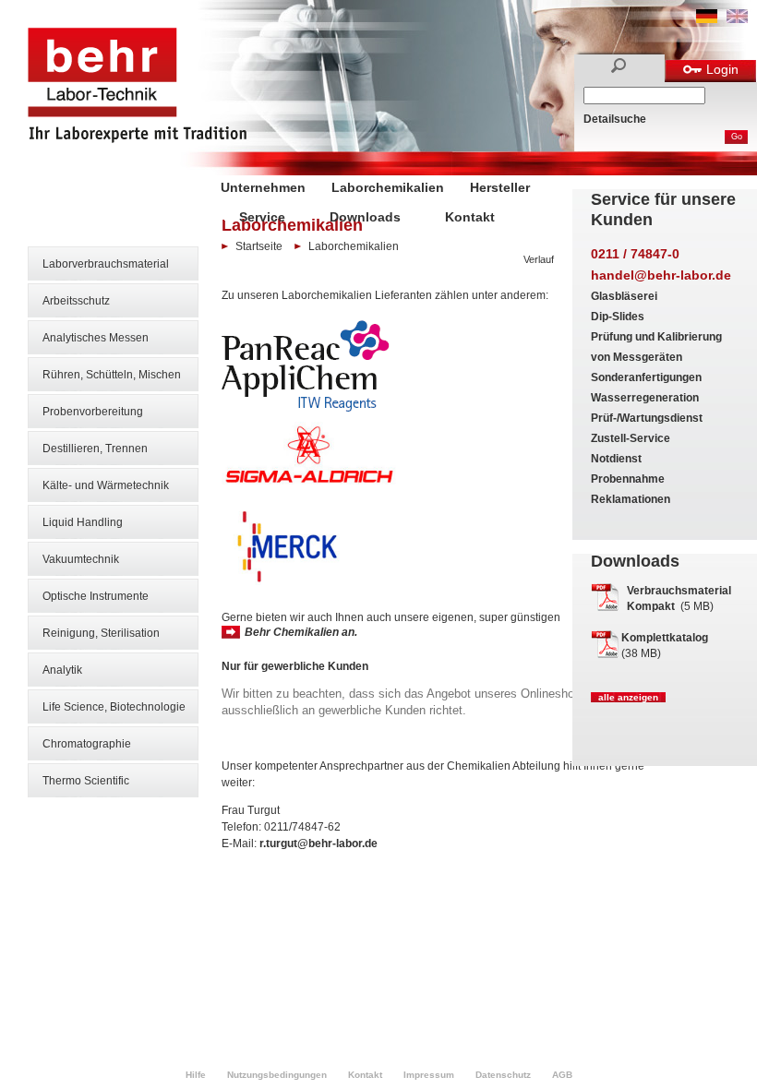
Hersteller (500, 187)
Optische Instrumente (95, 596)
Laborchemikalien (387, 187)
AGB (562, 1075)
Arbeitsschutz (76, 300)
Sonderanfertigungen (646, 377)
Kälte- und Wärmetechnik (105, 485)
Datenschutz (503, 1075)
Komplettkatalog (664, 637)
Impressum (428, 1075)
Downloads (365, 216)
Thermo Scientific (85, 780)
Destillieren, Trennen (95, 448)
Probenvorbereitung (92, 411)
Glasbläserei (624, 296)
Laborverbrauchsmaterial (105, 263)
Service (262, 216)
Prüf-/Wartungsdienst (647, 418)
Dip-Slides (617, 316)
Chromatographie (86, 743)
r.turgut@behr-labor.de (318, 843)
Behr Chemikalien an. (301, 632)
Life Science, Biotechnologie (114, 706)
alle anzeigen (628, 697)
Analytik (62, 670)
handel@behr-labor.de (661, 275)
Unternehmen (263, 187)
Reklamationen (630, 499)
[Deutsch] (706, 19)
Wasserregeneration (645, 397)
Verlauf (538, 259)
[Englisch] (737, 19)
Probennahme (628, 479)
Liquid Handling (82, 522)
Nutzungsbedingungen (277, 1075)
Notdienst (616, 458)
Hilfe (196, 1075)
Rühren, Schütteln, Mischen (111, 374)
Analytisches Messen (95, 337)
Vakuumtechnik (80, 559)
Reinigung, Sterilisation (101, 633)
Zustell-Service (630, 438)
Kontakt (470, 216)
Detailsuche (614, 119)
